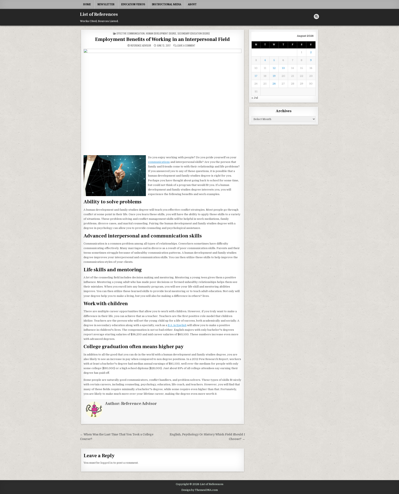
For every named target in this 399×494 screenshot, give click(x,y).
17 (256, 75)
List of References (99, 14)
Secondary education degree (193, 33)
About (192, 4)
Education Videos (133, 4)
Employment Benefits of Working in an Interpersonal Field (162, 39)
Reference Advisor (141, 45)
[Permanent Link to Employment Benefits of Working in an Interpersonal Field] (162, 101)
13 (283, 68)
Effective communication (131, 33)
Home (87, 4)
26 (274, 83)
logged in (106, 462)
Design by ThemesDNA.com (199, 490)
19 (274, 75)
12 (274, 68)
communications (159, 161)
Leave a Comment (186, 45)
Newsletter (106, 4)
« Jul (254, 97)
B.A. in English (177, 325)
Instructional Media (166, 4)
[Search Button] (316, 16)
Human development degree (161, 33)
